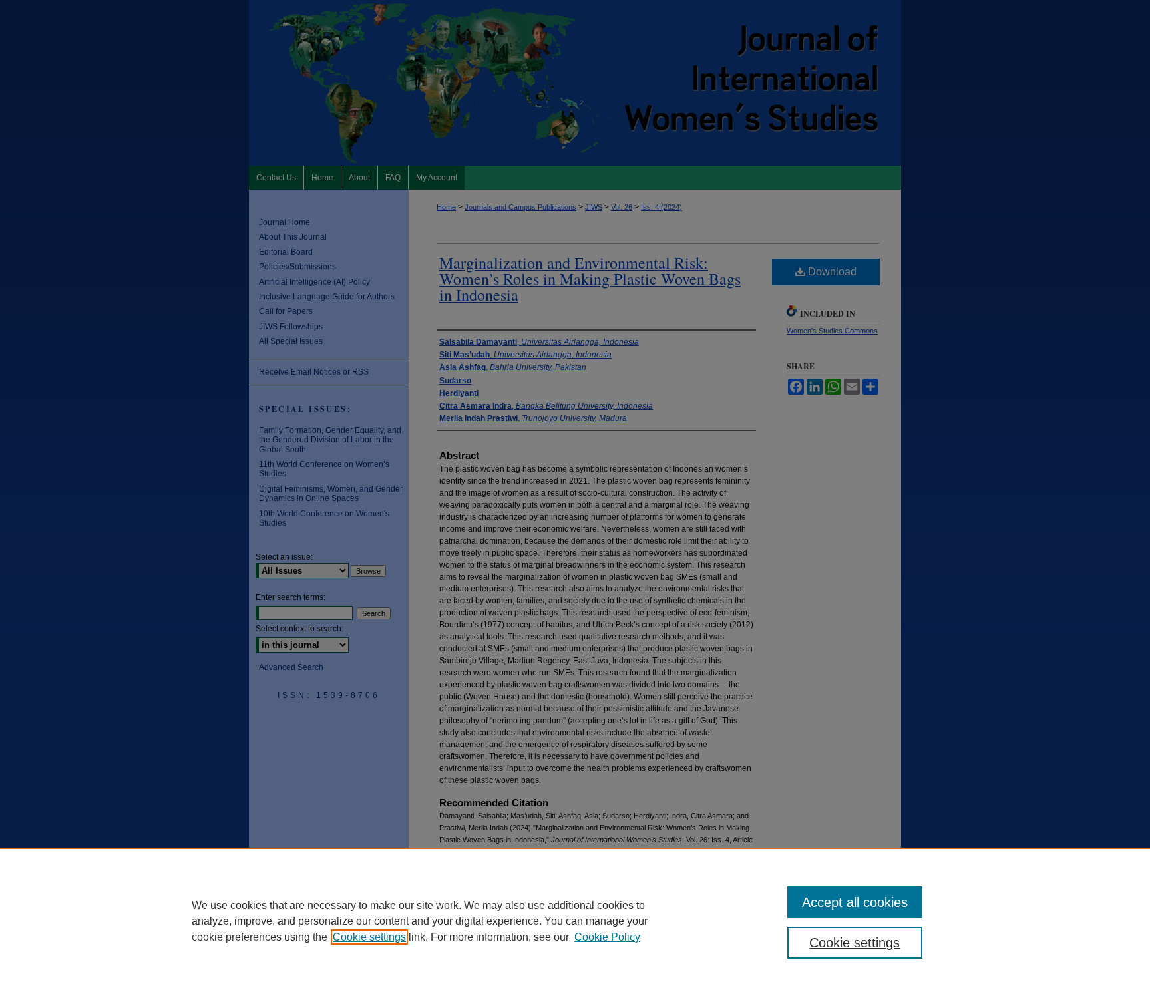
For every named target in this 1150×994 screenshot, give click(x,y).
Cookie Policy (607, 937)
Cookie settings (369, 937)
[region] (575, 921)
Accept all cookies (855, 902)
